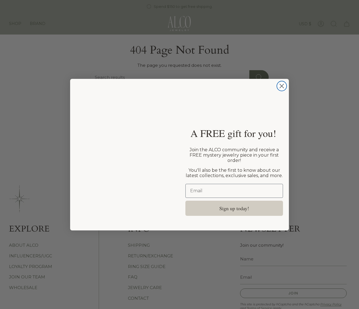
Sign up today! (234, 208)
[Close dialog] (282, 86)
